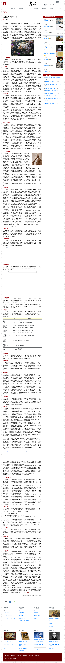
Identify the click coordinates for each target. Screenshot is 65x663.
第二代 (35, 618)
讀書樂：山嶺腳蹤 (23, 641)
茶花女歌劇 (51, 648)
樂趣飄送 (59, 8)
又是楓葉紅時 (22, 612)
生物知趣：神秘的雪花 (50, 93)
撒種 (45, 44)
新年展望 (51, 623)
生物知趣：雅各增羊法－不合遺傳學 (53, 84)
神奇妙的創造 (48, 101)
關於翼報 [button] (7, 655)
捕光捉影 (52, 8)
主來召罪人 (46, 32)
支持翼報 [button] (13, 655)
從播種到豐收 (37, 615)
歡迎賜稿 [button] (19, 655)
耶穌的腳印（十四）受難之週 (51, 90)
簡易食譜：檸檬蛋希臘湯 (49, 53)
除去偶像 (46, 59)
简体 (60, 2)
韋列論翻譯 (46, 71)
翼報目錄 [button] (37, 655)
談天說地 (21, 8)
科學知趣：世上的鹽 (49, 103)
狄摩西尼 (36, 612)
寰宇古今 (5, 8)
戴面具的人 (21, 615)
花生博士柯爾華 (8, 615)
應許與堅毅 (46, 38)
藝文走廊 (13, 8)
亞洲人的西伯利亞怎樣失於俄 (51, 98)
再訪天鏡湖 (7, 612)
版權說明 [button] (31, 655)
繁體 (58, 2)
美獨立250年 (47, 26)
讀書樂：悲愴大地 (48, 48)
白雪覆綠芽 (46, 20)
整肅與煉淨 (46, 65)
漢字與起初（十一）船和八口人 (52, 96)
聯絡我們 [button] (25, 655)
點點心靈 (29, 8)
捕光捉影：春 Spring (38, 649)
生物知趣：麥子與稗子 (50, 81)
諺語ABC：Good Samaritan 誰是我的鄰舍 (24, 620)
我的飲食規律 (7, 648)
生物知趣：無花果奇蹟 (50, 88)
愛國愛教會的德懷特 (53, 641)
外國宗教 (51, 626)
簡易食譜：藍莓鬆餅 (9, 641)
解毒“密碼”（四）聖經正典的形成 (52, 77)
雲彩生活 (36, 8)
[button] (6, 601)
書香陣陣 (44, 8)
